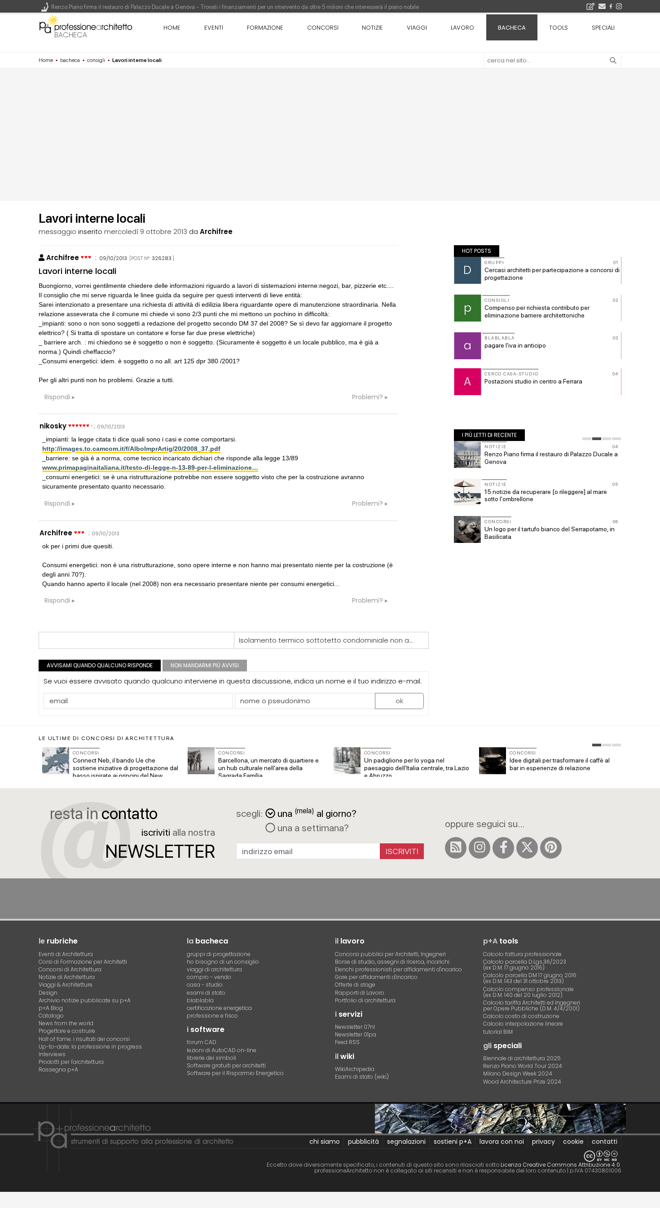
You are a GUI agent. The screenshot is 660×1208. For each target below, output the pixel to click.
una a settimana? (312, 827)
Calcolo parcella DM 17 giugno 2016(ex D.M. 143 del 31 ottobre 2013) (529, 978)
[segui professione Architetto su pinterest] (551, 848)
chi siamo (324, 1141)
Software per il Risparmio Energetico (235, 1073)
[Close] (5, 1202)
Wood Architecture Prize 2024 (522, 1081)
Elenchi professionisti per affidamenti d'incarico (398, 969)
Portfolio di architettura (365, 1000)
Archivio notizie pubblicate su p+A (85, 1000)
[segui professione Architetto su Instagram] (479, 848)
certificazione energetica (219, 1008)
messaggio (57, 231)
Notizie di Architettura (67, 977)
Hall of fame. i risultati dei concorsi (84, 1039)
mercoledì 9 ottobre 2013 (145, 231)
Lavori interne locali (77, 271)
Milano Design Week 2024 (517, 1073)
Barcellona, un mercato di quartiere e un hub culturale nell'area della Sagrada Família (268, 768)
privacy (543, 1141)
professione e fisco (212, 1015)
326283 (162, 258)
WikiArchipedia (354, 1069)
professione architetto (85, 26)
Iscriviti (402, 851)
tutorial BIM (498, 1032)
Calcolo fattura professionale (522, 954)
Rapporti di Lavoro (359, 992)
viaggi (417, 27)
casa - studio (205, 984)
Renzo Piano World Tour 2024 (522, 1066)
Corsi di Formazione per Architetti (83, 962)
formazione (265, 27)
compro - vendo (209, 977)
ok (399, 700)
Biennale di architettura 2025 (522, 1058)
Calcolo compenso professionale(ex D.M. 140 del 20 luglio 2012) (528, 992)
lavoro (462, 27)
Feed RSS (347, 1042)
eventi (213, 27)
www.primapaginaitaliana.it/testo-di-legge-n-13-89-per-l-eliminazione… (150, 467)
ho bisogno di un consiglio (223, 962)
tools (558, 27)
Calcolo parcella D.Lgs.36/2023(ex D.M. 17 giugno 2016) (524, 964)
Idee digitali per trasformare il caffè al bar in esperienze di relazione (560, 764)
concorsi (323, 27)
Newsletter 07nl (355, 1027)
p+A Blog (51, 1008)
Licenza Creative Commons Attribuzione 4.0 (560, 1164)
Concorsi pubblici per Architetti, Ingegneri (390, 954)
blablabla (200, 1000)
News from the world (66, 1023)
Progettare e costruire (67, 1031)
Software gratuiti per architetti (226, 1065)
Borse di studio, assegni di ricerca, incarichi (392, 962)
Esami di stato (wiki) (362, 1076)
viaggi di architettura (214, 969)
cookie (573, 1141)
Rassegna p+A (58, 1069)
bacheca (70, 35)
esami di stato (206, 992)
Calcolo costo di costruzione (521, 1016)
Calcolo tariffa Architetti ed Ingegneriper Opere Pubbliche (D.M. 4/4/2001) (531, 1005)
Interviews (52, 1054)
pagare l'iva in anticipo (515, 345)
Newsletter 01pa (355, 1034)
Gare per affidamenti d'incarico (376, 977)
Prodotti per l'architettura (71, 1062)
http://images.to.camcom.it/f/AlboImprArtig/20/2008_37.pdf (131, 448)
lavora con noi (502, 1141)
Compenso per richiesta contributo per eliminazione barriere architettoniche (537, 311)
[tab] (586, 438)
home (171, 27)
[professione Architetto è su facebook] (503, 848)
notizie (372, 27)
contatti (604, 1141)
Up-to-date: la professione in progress (90, 1046)
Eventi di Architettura (66, 954)
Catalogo (51, 1015)
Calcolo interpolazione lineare (523, 1023)
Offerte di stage (355, 984)
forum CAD (201, 1042)
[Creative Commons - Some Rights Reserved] (330, 1156)
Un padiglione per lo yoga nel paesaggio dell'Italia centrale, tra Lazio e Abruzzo (416, 768)
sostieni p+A (452, 1141)
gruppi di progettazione (219, 954)
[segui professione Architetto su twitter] (527, 848)
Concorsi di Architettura (70, 969)
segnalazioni (406, 1141)
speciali (603, 27)
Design (48, 992)
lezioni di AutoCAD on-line (221, 1050)
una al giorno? (316, 812)
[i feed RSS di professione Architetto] (455, 848)
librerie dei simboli (211, 1058)
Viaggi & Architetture (65, 984)
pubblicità (363, 1141)
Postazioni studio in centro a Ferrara (533, 381)
